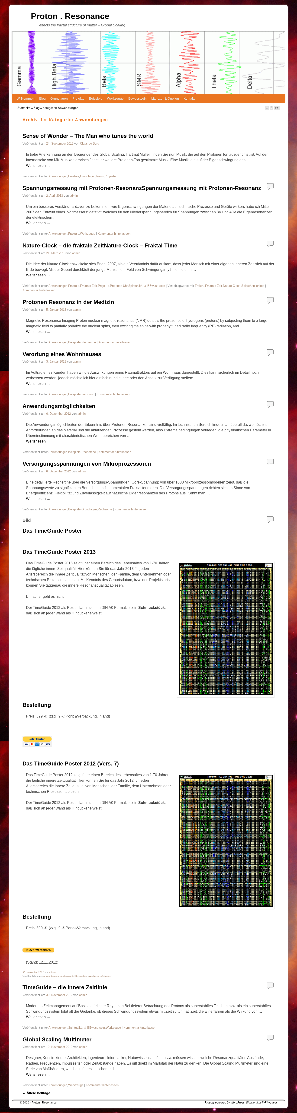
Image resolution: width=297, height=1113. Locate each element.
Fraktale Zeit (88, 286)
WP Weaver (269, 1102)
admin (74, 195)
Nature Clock (231, 286)
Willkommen (26, 98)
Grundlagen (59, 98)
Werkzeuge (115, 98)
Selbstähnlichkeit (252, 286)
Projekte (78, 98)
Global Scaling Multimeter (57, 1039)
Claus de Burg (89, 143)
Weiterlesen (38, 166)
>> (277, 108)
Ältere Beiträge (36, 1093)
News (100, 176)
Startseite (23, 108)
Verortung (87, 394)
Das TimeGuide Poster (52, 531)
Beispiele (95, 98)
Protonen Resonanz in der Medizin (68, 302)
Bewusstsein (137, 98)
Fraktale (73, 176)
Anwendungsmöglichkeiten (59, 406)
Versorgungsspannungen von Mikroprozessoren (87, 464)
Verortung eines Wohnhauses (62, 354)
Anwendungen (57, 176)
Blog (42, 98)
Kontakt (189, 98)
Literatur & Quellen (165, 98)
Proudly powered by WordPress (225, 1102)
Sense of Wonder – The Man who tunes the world (88, 136)
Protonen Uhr (118, 286)
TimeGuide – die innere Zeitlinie (65, 987)
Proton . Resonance (70, 16)
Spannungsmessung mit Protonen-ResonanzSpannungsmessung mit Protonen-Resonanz (142, 188)
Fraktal (199, 286)
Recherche (88, 342)
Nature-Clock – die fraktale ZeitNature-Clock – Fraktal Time (100, 245)
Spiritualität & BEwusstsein (146, 286)
